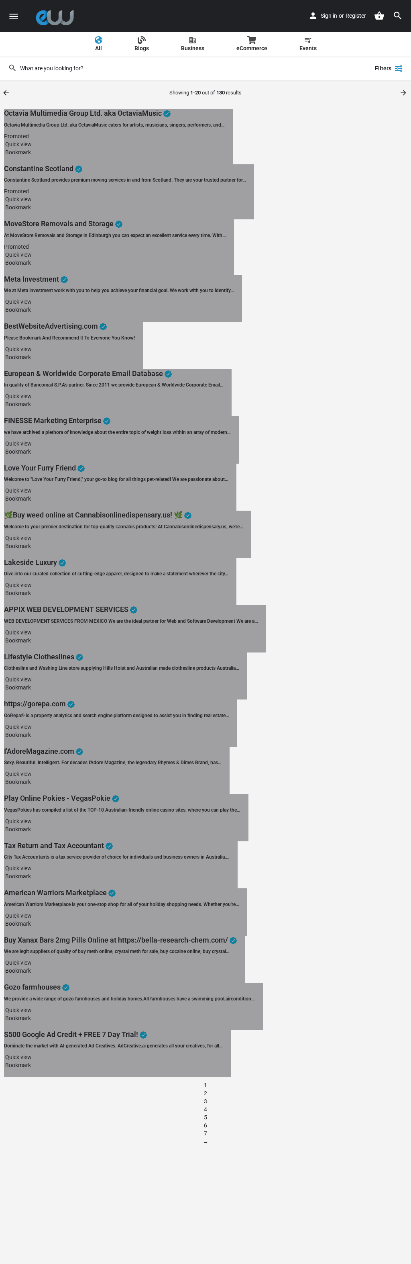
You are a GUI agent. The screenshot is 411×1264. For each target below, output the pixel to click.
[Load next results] (404, 93)
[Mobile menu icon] (13, 16)
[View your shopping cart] (379, 15)
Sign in (329, 15)
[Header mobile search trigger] (398, 15)
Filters (383, 68)
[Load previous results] (7, 93)
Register (356, 15)
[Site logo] (56, 16)
